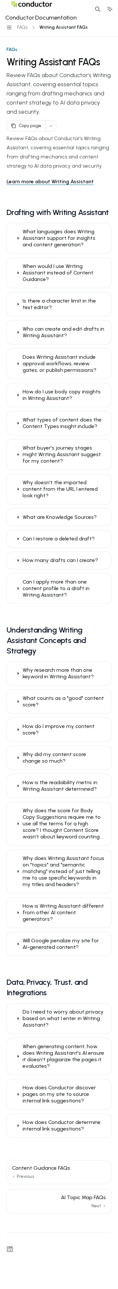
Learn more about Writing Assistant (50, 181)
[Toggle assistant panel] (110, 9)
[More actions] (50, 125)
